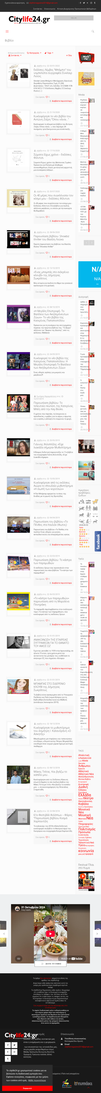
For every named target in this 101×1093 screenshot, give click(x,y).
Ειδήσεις (82, 790)
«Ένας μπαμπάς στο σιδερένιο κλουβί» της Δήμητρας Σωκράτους (51, 275)
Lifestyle (82, 758)
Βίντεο (81, 779)
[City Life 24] (29, 20)
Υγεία (81, 527)
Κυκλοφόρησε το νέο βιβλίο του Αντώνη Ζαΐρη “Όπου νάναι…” (52, 117)
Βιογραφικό (82, 782)
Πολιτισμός (86, 829)
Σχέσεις (88, 837)
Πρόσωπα (84, 832)
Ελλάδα (84, 795)
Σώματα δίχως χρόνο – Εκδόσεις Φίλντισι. (52, 156)
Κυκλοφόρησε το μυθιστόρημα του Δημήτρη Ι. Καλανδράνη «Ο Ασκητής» (52, 731)
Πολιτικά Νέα (83, 827)
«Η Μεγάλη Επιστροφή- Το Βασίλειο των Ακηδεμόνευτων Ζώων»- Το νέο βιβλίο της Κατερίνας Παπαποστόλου (51, 315)
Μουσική (84, 815)
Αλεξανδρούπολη (86, 777)
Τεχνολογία (83, 840)
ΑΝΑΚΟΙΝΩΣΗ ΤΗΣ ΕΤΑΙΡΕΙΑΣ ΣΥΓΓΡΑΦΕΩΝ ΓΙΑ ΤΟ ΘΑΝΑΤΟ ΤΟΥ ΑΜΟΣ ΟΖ (51, 643)
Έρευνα (81, 769)
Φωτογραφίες (89, 845)
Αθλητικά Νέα (86, 774)
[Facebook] (80, 3)
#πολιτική (83, 755)
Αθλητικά (83, 771)
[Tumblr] (94, 3)
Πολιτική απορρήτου (70, 1074)
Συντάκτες (37, 9)
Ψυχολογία (82, 848)
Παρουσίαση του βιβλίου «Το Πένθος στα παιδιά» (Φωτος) (51, 523)
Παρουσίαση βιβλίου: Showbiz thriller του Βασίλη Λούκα (51, 237)
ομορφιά (89, 854)
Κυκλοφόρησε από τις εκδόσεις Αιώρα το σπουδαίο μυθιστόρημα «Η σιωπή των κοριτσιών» (53, 486)
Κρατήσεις (88, 807)
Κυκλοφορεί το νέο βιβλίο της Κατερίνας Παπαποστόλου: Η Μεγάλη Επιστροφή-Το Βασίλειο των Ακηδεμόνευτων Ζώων (52, 362)
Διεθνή (83, 787)
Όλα (70, 55)
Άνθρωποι (84, 765)
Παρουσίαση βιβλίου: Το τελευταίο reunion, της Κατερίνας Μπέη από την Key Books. (53, 406)
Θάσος (80, 799)
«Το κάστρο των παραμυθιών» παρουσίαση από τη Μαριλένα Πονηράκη (51, 601)
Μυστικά (82, 819)
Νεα (89, 818)
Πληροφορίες (85, 824)
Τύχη (81, 544)
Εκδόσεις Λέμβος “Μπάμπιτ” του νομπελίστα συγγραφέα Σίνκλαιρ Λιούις (53, 73)
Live (89, 758)
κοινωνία (86, 851)
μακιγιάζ (81, 854)
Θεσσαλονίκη (85, 801)
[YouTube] (87, 3)
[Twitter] (84, 3)
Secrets (81, 763)
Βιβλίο (88, 779)
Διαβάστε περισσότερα (62, 101)
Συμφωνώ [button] (27, 1088)
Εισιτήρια (82, 792)
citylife (39, 66)
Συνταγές (81, 837)
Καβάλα (83, 804)
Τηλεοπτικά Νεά (86, 842)
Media (85, 760)
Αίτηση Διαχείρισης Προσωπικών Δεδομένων (76, 9)
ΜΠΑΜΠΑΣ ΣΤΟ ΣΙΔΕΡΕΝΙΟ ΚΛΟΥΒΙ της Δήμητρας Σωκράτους (49, 687)
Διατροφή (83, 784)
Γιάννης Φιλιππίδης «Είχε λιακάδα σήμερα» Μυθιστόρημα (52, 445)
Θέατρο (88, 798)
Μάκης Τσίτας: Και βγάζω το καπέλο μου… (50, 773)
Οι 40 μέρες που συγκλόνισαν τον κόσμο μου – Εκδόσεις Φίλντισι (53, 197)
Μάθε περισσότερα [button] (37, 1080)
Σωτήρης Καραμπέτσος (46, 396)
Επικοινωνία (49, 9)
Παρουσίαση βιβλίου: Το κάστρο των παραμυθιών (53, 561)
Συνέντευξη (83, 835)
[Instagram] (91, 3)
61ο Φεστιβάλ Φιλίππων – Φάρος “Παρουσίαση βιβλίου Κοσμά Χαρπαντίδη (53, 818)
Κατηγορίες (34, 53)
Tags (49, 53)
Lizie (80, 761)
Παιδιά (80, 821)
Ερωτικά (82, 532)
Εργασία (82, 536)
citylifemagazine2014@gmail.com (43, 3)
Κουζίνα (81, 807)
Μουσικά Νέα (84, 811)
